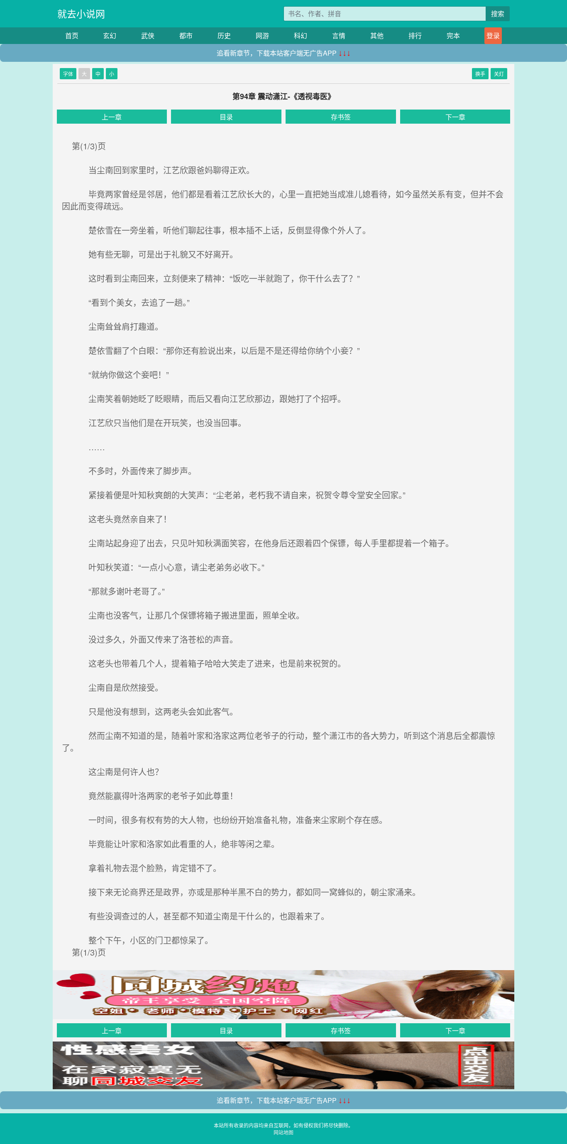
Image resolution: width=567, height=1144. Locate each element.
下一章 (455, 117)
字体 (68, 73)
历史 (224, 35)
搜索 (497, 13)
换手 (480, 73)
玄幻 (109, 35)
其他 (377, 35)
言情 (338, 35)
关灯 (499, 73)
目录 (226, 117)
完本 (453, 35)
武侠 (147, 35)
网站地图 (283, 1132)
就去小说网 (81, 13)
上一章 (112, 117)
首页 (71, 35)
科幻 (300, 35)
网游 (262, 35)
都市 (186, 35)
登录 (493, 35)
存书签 (341, 117)
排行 (415, 35)
